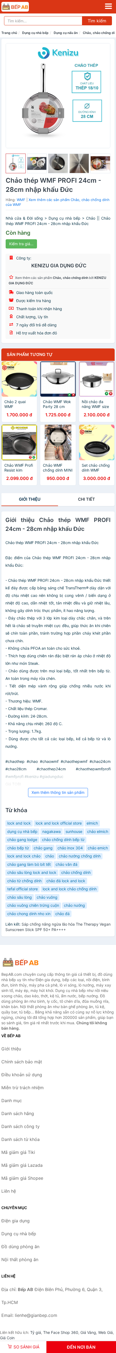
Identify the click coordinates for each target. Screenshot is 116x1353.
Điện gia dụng (15, 1220)
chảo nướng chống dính (80, 856)
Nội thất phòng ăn (19, 1259)
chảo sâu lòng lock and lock (31, 872)
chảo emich (98, 848)
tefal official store (22, 889)
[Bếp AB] (28, 962)
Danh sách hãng (17, 1113)
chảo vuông (47, 897)
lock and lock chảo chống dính (70, 889)
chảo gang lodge (22, 839)
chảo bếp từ (18, 848)
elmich (92, 823)
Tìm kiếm (97, 20)
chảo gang (43, 848)
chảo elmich (97, 831)
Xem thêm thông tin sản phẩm (58, 792)
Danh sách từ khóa (20, 1139)
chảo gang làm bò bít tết (29, 864)
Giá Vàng (88, 1332)
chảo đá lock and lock (65, 880)
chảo (49, 856)
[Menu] (108, 6)
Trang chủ (9, 33)
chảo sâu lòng (19, 897)
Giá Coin (7, 1337)
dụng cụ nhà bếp (22, 831)
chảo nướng (74, 905)
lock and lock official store (59, 823)
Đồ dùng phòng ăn (20, 1246)
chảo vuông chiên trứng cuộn (33, 905)
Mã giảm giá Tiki (18, 1152)
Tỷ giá (35, 1332)
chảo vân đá (66, 864)
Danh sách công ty (20, 1126)
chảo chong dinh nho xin (28, 913)
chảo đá (62, 913)
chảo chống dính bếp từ (63, 839)
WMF (21, 200)
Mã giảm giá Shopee (22, 1178)
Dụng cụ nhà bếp (35, 33)
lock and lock (19, 823)
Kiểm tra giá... (21, 243)
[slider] (16, 164)
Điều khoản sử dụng (21, 1074)
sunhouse (74, 831)
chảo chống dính (76, 872)
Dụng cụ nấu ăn (66, 33)
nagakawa (51, 831)
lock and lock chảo (23, 856)
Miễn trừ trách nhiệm (22, 1087)
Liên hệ (8, 1191)
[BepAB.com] (20, 6)
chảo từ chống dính (24, 880)
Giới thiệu (29, 499)
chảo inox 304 (70, 848)
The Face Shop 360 (60, 1332)
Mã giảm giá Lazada (22, 1165)
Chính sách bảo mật (21, 1061)
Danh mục (11, 1100)
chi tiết (86, 499)
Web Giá (105, 1332)
